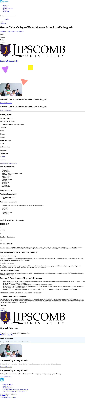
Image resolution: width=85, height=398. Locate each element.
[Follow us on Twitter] (2, 395)
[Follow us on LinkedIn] (7, 395)
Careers (5, 10)
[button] (0, 121)
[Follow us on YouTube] (4, 395)
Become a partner (8, 8)
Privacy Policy (4, 397)
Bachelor (2, 31)
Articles (5, 7)
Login (1, 21)
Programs (5, 5)
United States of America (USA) (15, 31)
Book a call (6, 11)
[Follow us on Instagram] (5, 395)
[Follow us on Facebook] (0, 395)
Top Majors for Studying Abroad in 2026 (14, 391)
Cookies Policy (12, 397)
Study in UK (6, 386)
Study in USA (7, 384)
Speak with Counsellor (6, 103)
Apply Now (3, 310)
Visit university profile (7, 334)
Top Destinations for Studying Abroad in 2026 (15, 389)
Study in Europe (7, 388)
